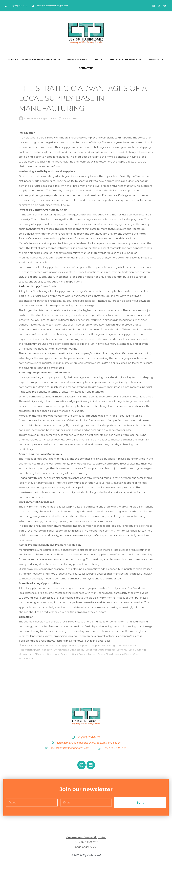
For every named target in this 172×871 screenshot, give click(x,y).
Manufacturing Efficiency (32, 654)
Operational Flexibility (59, 654)
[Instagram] (159, 5)
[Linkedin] (153, 5)
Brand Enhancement (33, 645)
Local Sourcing (136, 650)
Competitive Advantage (103, 645)
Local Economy (118, 650)
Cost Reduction (43, 650)
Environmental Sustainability (69, 650)
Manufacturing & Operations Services (32, 59)
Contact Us (86, 68)
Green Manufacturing (97, 650)
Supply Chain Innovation (111, 654)
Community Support (77, 645)
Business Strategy (55, 645)
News (53, 118)
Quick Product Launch (84, 654)
